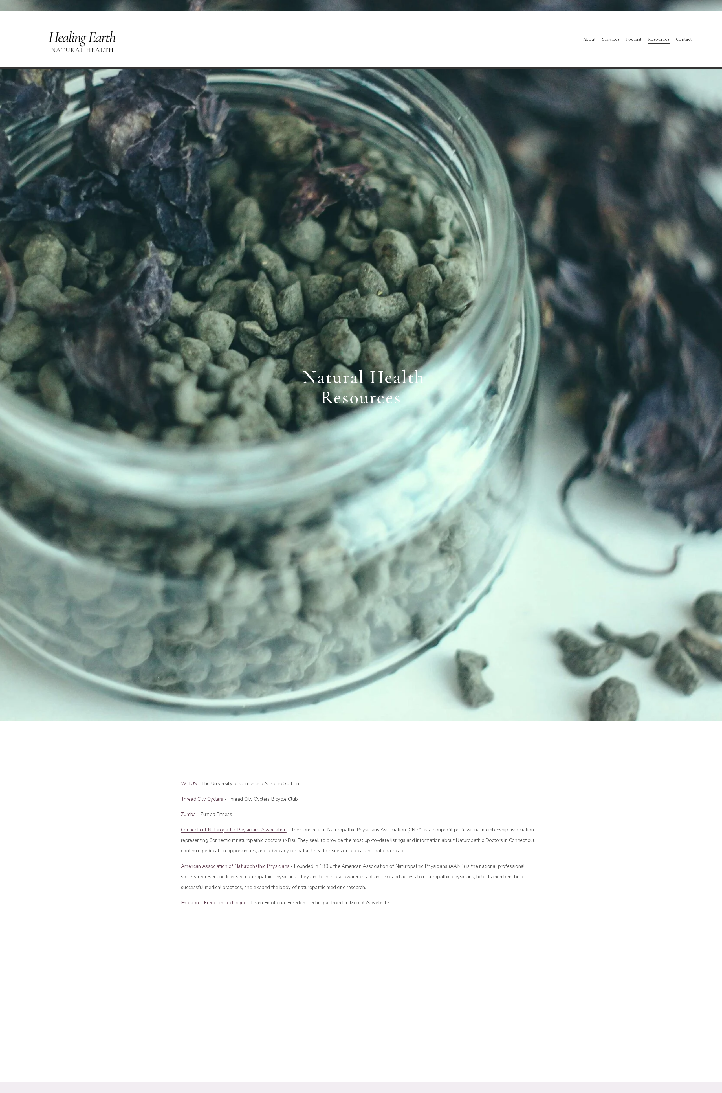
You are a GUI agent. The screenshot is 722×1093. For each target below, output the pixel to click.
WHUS (189, 783)
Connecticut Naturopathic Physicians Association (234, 830)
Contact (684, 39)
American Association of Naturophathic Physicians (235, 866)
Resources (659, 39)
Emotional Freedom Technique (213, 902)
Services (611, 39)
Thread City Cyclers (202, 799)
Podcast (634, 39)
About (590, 39)
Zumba (188, 814)
